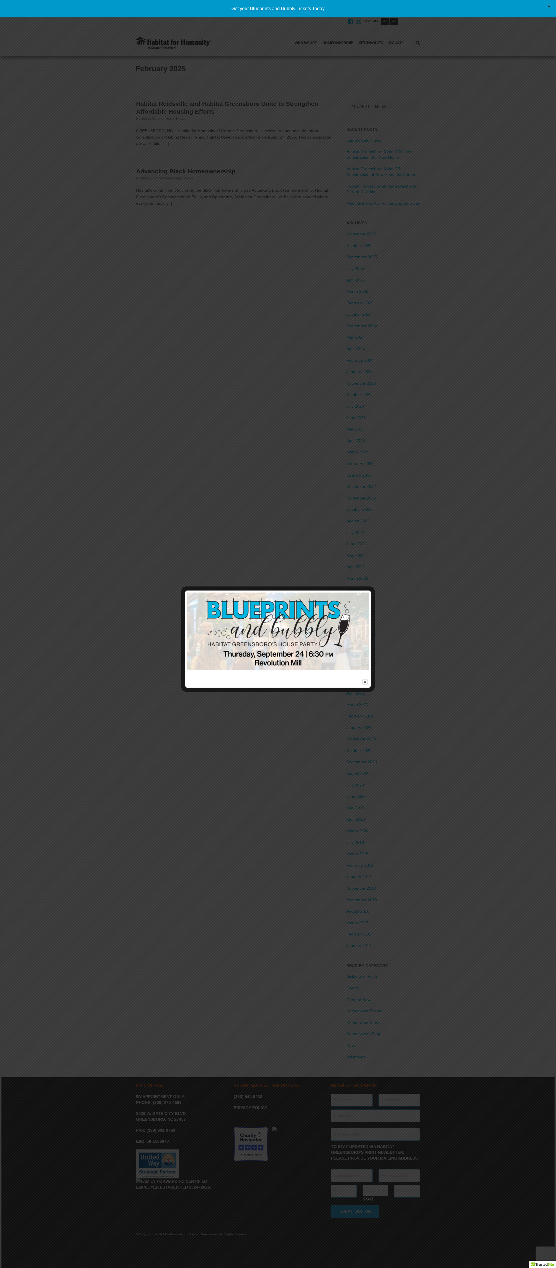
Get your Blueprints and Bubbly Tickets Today (278, 8)
